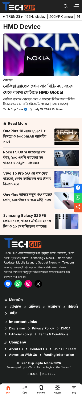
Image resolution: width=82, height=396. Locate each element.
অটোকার (54, 307)
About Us (16, 349)
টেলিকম (34, 307)
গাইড (13, 313)
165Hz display (35, 16)
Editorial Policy (20, 334)
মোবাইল (8, 80)
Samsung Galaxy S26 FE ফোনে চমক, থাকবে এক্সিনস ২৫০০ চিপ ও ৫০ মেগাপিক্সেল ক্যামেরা (27, 220)
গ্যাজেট (73, 307)
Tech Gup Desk (13, 109)
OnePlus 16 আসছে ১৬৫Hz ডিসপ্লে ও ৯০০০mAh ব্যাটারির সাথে (24, 136)
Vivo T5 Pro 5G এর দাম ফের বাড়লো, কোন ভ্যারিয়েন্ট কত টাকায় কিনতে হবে (27, 178)
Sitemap (33, 373)
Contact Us (38, 349)
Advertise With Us (23, 355)
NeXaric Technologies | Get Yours (47, 367)
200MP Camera (61, 16)
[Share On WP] (78, 198)
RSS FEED (48, 373)
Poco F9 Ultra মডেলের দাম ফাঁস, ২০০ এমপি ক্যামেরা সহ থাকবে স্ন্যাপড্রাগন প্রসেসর (24, 157)
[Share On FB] (78, 188)
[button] (65, 6)
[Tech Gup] (18, 6)
